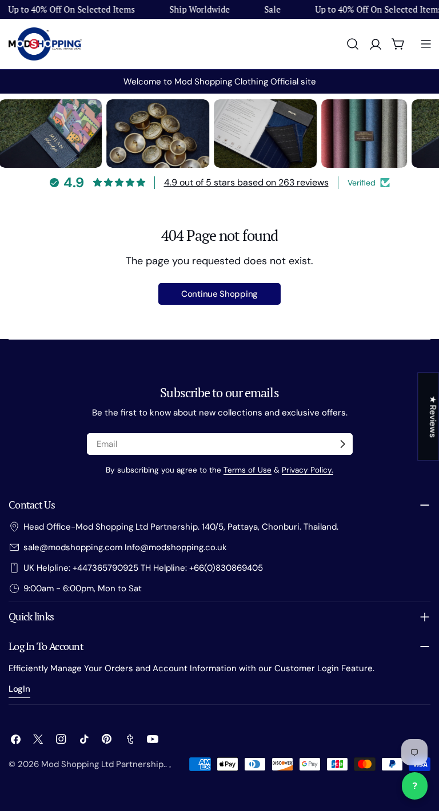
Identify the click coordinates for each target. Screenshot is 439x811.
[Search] (352, 44)
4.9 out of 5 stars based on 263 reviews (246, 182)
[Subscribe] (342, 444)
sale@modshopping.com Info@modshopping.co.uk (125, 547)
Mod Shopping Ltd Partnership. (103, 764)
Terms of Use (248, 470)
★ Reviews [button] (432, 416)
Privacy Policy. (307, 470)
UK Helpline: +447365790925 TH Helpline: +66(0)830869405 (143, 568)
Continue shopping (219, 294)
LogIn (19, 689)
